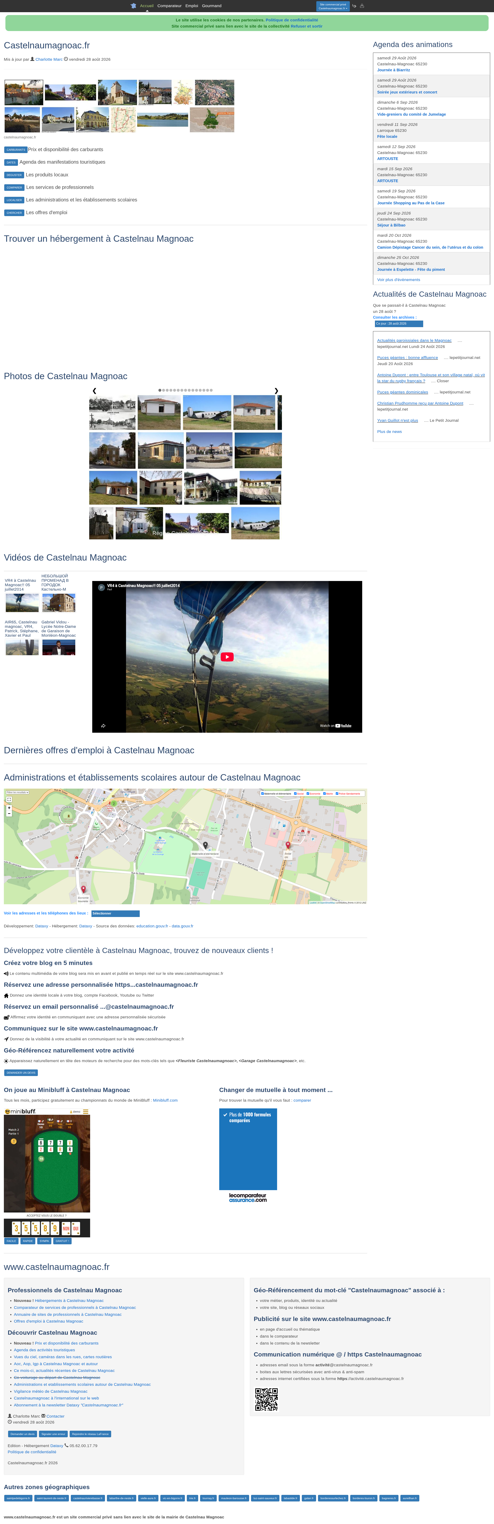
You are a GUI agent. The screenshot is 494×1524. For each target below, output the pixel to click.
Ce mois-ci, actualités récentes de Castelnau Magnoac (64, 1370)
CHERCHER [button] (14, 212)
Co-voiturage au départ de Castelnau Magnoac (57, 1377)
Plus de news (389, 431)
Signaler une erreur (53, 1434)
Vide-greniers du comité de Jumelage (411, 114)
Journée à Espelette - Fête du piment (411, 269)
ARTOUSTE (387, 159)
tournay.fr (208, 1498)
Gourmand (212, 5)
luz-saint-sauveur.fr (265, 1498)
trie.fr (192, 1498)
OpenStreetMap (327, 902)
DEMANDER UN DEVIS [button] (21, 1072)
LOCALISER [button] (14, 200)
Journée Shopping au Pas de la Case (411, 203)
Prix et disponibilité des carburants (67, 1343)
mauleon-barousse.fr (234, 1498)
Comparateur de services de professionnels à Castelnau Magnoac (75, 1307)
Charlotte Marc (49, 59)
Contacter (55, 1416)
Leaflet (313, 902)
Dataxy (41, 926)
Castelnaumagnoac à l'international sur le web (56, 1398)
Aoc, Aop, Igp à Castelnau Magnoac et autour (56, 1363)
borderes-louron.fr (364, 1498)
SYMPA (44, 1241)
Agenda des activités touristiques (44, 1350)
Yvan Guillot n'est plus (397, 420)
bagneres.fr (389, 1498)
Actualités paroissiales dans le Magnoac (414, 340)
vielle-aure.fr (148, 1498)
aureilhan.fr (410, 1498)
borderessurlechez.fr (333, 1498)
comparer (302, 1100)
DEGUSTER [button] (14, 175)
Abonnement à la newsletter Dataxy (68, 1405)
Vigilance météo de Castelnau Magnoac (51, 1391)
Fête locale (387, 136)
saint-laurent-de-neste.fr (51, 1498)
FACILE (11, 1241)
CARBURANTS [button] (16, 149)
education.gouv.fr (152, 926)
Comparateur (169, 5)
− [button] (9, 813)
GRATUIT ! (62, 1241)
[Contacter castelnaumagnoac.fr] (362, 6)
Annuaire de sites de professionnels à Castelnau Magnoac (68, 1314)
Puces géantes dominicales (402, 392)
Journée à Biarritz (393, 70)
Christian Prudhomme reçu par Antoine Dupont (420, 403)
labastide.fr (290, 1498)
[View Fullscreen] (9, 799)
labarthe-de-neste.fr (121, 1498)
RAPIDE (28, 1241)
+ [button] (9, 807)
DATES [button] (11, 162)
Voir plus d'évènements (398, 279)
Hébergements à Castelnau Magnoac (69, 1300)
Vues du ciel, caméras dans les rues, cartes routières (63, 1357)
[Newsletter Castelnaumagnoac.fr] (354, 6)
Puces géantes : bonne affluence (407, 357)
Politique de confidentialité (292, 20)
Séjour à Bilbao (391, 225)
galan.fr (309, 1498)
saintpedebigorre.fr (18, 1498)
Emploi (191, 5)
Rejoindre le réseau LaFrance (90, 1434)
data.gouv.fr (182, 926)
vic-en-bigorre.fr (172, 1498)
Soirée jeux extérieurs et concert (407, 92)
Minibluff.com (165, 1100)
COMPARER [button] (14, 187)
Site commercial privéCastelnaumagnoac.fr (332, 6)
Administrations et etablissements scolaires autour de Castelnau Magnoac (82, 1384)
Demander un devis (23, 1434)
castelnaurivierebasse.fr (87, 1498)
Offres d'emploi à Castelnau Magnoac (48, 1321)
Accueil (147, 5)
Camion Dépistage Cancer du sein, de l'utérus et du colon (430, 247)
